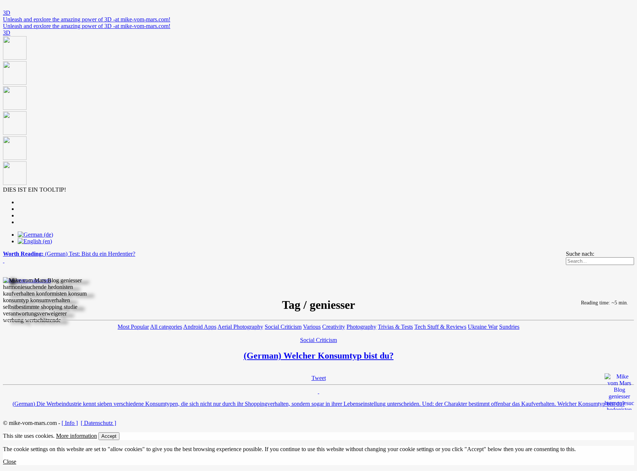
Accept (108, 436)
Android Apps (199, 327)
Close (9, 461)
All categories (166, 327)
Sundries (509, 327)
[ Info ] (70, 423)
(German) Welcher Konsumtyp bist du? (319, 355)
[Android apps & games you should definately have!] (318, 111)
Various (312, 327)
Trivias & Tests (395, 327)
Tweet (318, 378)
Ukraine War (483, 327)
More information (76, 436)
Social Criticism (283, 327)
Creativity (333, 327)
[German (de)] (35, 234)
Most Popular (133, 327)
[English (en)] (35, 241)
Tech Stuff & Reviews (440, 327)
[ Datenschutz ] (98, 423)
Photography (361, 327)
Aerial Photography (240, 327)
